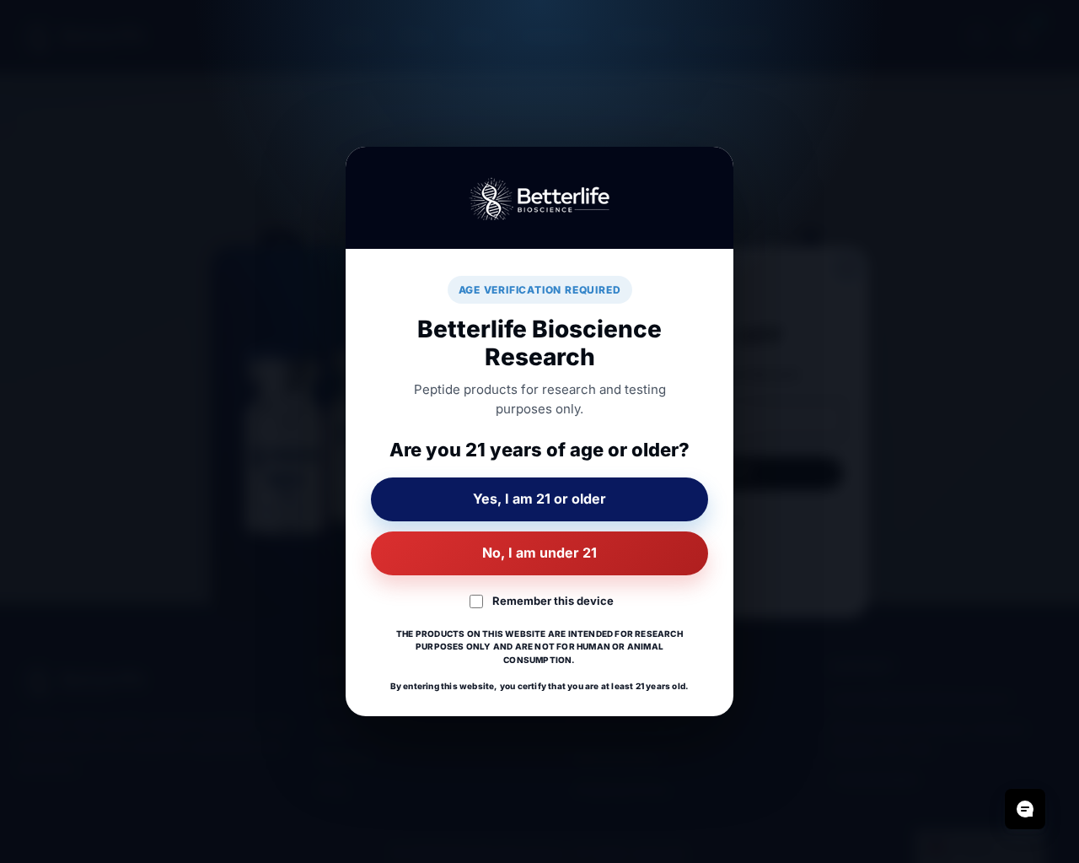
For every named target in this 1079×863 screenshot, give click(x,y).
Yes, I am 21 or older (539, 498)
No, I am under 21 (539, 552)
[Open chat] (1025, 809)
